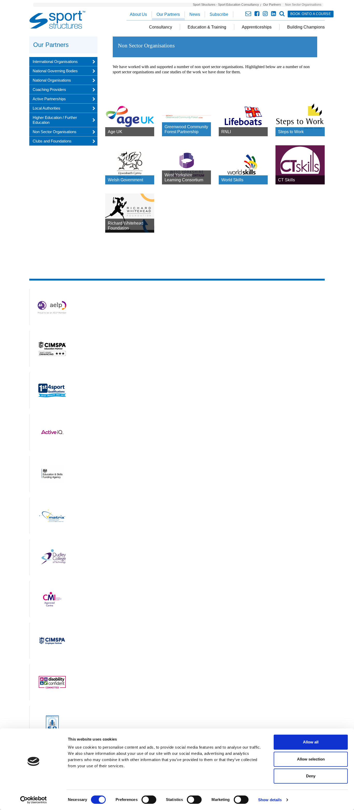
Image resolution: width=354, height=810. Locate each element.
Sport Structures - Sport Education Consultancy (226, 4)
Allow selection (311, 759)
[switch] (148, 799)
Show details (270, 800)
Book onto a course (310, 14)
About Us (138, 14)
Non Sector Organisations (54, 132)
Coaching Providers (49, 89)
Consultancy (160, 27)
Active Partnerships (49, 99)
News (194, 14)
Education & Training (207, 27)
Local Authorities (46, 108)
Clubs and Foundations (52, 141)
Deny (310, 776)
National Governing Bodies (55, 71)
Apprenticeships (257, 27)
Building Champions (306, 27)
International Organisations (55, 61)
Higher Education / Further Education (55, 120)
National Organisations (52, 80)
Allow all (310, 742)
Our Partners (272, 4)
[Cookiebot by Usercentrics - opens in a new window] (33, 800)
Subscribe (219, 14)
